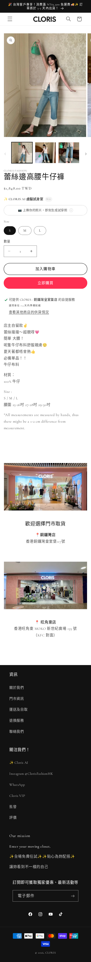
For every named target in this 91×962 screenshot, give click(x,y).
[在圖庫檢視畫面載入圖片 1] (21, 152)
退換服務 (16, 720)
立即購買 (45, 283)
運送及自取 (18, 709)
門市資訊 (16, 699)
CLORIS (50, 952)
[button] (9, 19)
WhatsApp (17, 785)
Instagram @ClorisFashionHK (31, 773)
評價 (13, 817)
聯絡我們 (16, 731)
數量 (7, 241)
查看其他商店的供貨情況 (29, 312)
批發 (13, 807)
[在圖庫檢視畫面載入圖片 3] (68, 152)
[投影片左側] (5, 154)
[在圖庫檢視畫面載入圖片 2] (45, 152)
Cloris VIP (17, 796)
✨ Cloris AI (18, 762)
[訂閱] (72, 896)
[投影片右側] (86, 154)
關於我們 (16, 687)
